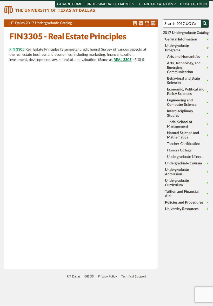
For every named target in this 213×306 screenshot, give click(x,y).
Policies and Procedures (184, 202)
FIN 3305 (16, 49)
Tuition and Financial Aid (181, 194)
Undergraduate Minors (185, 157)
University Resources (181, 209)
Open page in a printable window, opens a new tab (147, 23)
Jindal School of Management (179, 124)
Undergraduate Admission (177, 172)
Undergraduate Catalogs (109, 4)
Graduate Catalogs (156, 4)
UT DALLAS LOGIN (193, 4)
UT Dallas (73, 276)
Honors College (179, 150)
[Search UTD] (205, 23)
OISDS (89, 276)
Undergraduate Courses (183, 163)
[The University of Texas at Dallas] (49, 10)
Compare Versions (153, 23)
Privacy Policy (107, 276)
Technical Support (133, 276)
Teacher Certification (183, 144)
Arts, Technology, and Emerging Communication (184, 67)
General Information (181, 39)
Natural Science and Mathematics (183, 135)
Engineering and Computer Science (181, 103)
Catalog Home (69, 4)
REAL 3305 (122, 60)
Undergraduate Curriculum (177, 183)
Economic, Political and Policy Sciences (185, 92)
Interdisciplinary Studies (180, 113)
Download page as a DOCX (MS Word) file (141, 23)
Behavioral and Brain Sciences (183, 81)
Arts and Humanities (183, 57)
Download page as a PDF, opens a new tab (135, 23)
